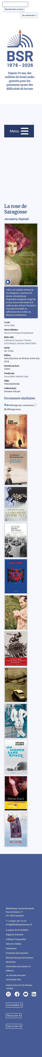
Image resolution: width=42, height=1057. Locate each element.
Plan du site (12, 1015)
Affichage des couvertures (21, 405)
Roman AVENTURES (27, 343)
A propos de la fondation (17, 930)
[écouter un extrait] (8, 282)
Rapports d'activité (14, 934)
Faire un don (12, 1026)
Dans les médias (13, 944)
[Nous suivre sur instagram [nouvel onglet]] (8, 994)
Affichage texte (13, 409)
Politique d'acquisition (16, 939)
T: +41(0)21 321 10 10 (16, 921)
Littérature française (13, 340)
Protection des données (17, 953)
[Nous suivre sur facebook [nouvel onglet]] (17, 994)
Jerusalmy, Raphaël (16, 219)
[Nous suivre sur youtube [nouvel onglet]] (25, 994)
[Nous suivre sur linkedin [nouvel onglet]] (34, 994)
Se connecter (28, 15)
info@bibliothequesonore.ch (19, 924)
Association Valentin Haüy (16, 376)
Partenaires (11, 948)
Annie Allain (9, 325)
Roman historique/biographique (18, 333)
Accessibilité (13, 1005)
